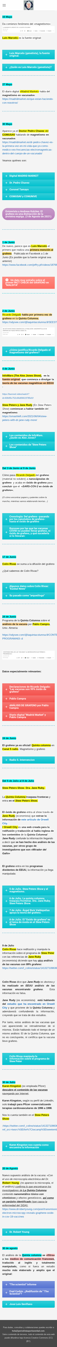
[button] (4, 5)
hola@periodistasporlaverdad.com (28, 1331)
